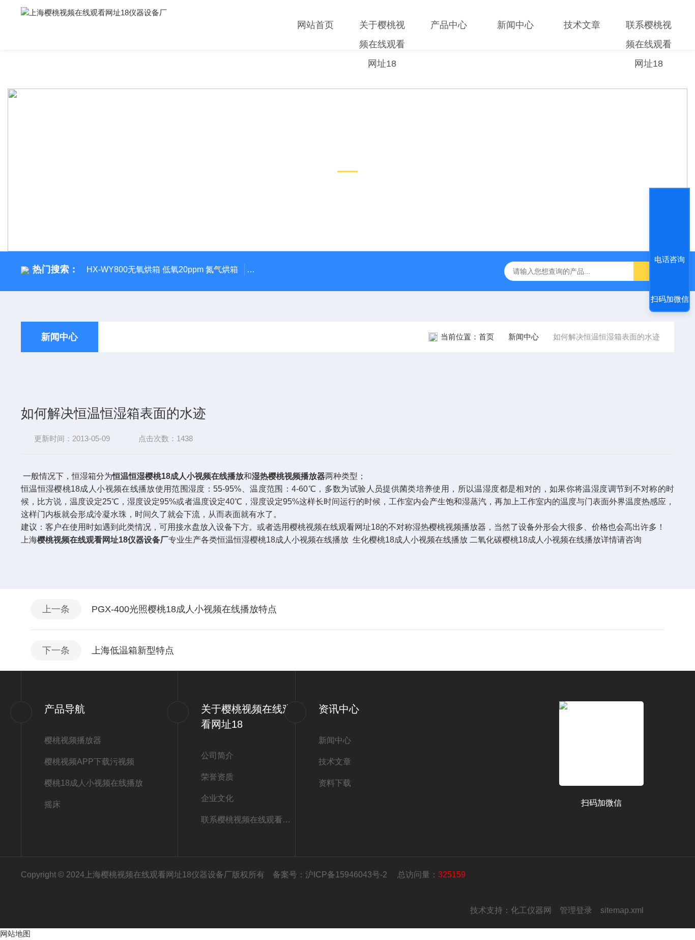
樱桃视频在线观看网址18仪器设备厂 (102, 539)
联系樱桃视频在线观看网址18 (649, 44)
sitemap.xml (622, 910)
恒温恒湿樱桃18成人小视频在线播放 (178, 476)
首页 (486, 336)
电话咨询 (669, 259)
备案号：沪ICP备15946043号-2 (331, 874)
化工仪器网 (531, 910)
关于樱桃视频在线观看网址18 (382, 44)
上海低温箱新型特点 (133, 650)
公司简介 (217, 755)
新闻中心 (515, 25)
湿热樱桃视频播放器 (288, 476)
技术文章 (582, 25)
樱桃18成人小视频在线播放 (93, 783)
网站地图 (15, 933)
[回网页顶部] (669, 222)
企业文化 (217, 798)
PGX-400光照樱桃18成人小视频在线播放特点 (184, 609)
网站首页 (315, 25)
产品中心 (448, 25)
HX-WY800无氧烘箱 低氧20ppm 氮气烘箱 (162, 269)
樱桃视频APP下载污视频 (89, 761)
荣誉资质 (217, 777)
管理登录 (576, 910)
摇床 (52, 804)
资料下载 (334, 783)
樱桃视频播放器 (72, 740)
